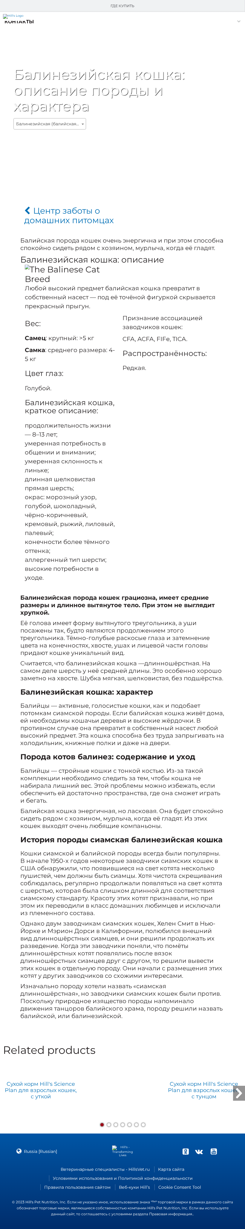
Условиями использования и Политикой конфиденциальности (123, 1178)
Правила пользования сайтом (77, 1187)
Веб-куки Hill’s (134, 1187)
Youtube (214, 1151)
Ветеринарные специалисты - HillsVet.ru (105, 1169)
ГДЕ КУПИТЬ (122, 6)
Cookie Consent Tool (179, 1187)
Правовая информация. (171, 1214)
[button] (19, 21)
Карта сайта (171, 1169)
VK (199, 1151)
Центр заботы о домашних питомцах (69, 215)
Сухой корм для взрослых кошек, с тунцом (204, 1090)
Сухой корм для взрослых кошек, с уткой (41, 1090)
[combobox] (49, 123)
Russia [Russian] (40, 1151)
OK (186, 1151)
